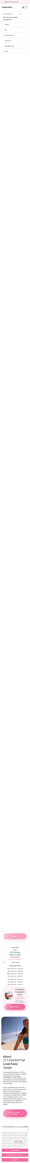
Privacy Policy (18, 1142)
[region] (15, 1145)
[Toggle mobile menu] (26, 7)
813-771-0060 (15, 957)
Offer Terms (22, 1002)
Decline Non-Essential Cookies (15, 1155)
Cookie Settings (15, 1150)
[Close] (28, 1129)
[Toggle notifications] (23, 7)
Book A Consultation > (15, 959)
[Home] (7, 7)
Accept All (15, 1159)
